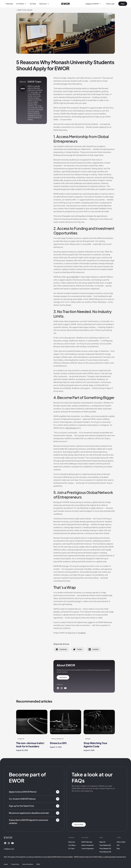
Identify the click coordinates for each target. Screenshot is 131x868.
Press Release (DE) (105, 845)
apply (90, 622)
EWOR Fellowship (86, 842)
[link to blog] (31, 722)
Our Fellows (72, 845)
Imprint (6, 864)
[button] (21, 3)
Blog (118, 849)
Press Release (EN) (105, 852)
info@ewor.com (9, 849)
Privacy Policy (15, 864)
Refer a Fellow (121, 842)
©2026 (38, 864)
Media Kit (102, 842)
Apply (123, 4)
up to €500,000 (72, 277)
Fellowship (9, 4)
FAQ (118, 845)
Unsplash (82, 633)
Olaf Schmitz (71, 428)
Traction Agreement (87, 849)
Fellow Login (110, 4)
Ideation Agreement (87, 845)
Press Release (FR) (105, 849)
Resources (71, 842)
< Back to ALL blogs (24, 10)
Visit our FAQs (78, 824)
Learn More (63, 677)
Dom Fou (71, 633)
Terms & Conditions (27, 864)
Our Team (33, 4)
